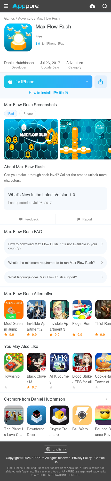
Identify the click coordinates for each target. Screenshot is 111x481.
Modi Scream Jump (13, 326)
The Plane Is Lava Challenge (13, 431)
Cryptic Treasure (58, 431)
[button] (6, 6)
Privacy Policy (82, 457)
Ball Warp (80, 428)
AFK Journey (59, 378)
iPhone (28, 113)
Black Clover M (36, 378)
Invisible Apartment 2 (36, 326)
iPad (10, 113)
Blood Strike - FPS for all (82, 378)
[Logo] (25, 6)
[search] (105, 6)
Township (12, 376)
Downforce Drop (35, 431)
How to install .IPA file (46, 92)
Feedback (31, 219)
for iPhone (24, 82)
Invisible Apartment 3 (59, 326)
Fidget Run (81, 323)
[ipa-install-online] (92, 6)
